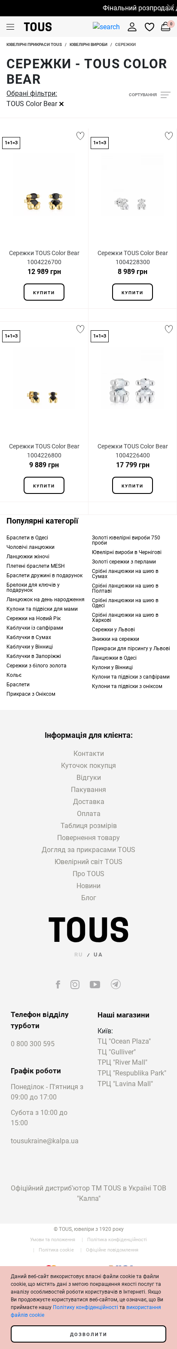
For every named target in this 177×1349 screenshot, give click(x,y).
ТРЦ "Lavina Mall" (125, 1084)
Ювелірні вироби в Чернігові (127, 552)
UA (98, 954)
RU (78, 954)
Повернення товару (88, 838)
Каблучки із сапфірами (34, 627)
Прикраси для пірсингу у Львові (131, 648)
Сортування (143, 94)
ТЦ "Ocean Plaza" (124, 1041)
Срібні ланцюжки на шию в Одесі (125, 603)
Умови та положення (52, 1239)
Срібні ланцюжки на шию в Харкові (125, 617)
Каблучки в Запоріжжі (33, 656)
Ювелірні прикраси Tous (34, 44)
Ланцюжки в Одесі (114, 658)
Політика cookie (56, 1250)
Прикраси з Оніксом (30, 694)
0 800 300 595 (33, 1044)
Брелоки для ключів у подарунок (33, 587)
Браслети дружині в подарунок (44, 575)
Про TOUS (88, 874)
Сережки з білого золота (36, 665)
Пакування (88, 790)
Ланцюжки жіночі (27, 556)
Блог (88, 898)
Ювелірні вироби (88, 44)
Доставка (88, 802)
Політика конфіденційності (117, 1239)
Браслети (18, 684)
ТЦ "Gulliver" (117, 1052)
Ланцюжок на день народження (45, 599)
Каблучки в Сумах (28, 637)
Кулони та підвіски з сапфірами (131, 676)
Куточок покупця (88, 765)
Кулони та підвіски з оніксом (127, 686)
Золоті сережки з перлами (124, 561)
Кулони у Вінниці (112, 667)
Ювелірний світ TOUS (88, 862)
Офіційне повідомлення (112, 1250)
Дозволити (88, 1334)
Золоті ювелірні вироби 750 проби (126, 540)
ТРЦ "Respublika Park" (132, 1073)
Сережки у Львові (113, 629)
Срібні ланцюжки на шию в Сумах (125, 574)
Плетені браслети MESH (35, 566)
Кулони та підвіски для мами (42, 609)
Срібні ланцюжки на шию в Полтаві (125, 588)
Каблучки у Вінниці (29, 646)
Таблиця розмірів (89, 826)
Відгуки (88, 777)
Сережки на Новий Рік (33, 618)
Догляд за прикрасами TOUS (88, 850)
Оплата (89, 814)
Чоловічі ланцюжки (30, 547)
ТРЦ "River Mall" (122, 1063)
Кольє (13, 675)
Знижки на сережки (115, 639)
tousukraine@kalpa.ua (45, 1141)
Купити (44, 292)
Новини (88, 886)
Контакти (88, 753)
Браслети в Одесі (27, 537)
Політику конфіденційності (85, 1307)
